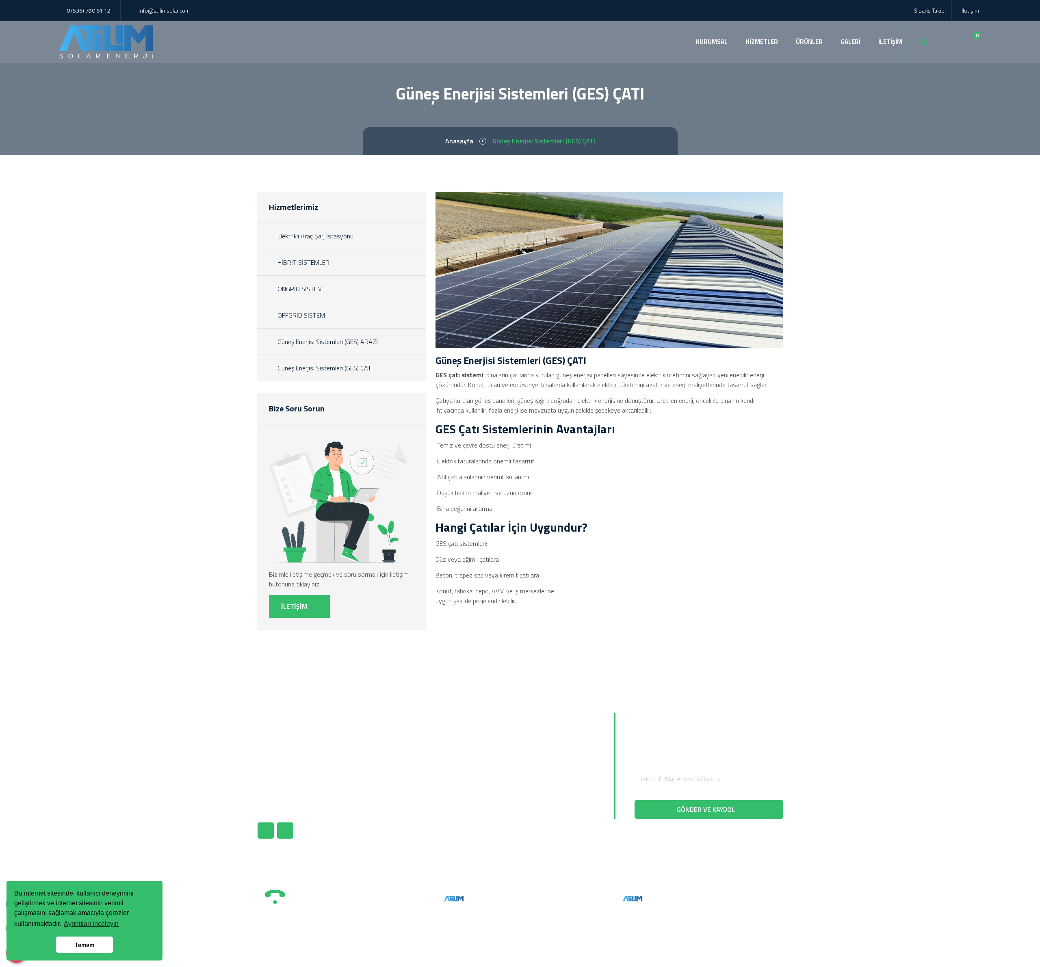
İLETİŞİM (890, 41)
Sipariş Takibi (929, 10)
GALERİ (850, 41)
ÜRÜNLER (809, 41)
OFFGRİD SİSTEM (300, 315)
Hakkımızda (458, 742)
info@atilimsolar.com (164, 10)
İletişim (969, 10)
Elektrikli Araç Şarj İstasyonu (314, 236)
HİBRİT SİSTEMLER (302, 262)
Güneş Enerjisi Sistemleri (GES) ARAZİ (327, 341)
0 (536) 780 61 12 (88, 10)
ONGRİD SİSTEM (299, 289)
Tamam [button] (84, 944)
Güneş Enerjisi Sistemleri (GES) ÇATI (324, 368)
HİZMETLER (761, 41)
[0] (971, 42)
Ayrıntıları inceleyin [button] (91, 923)
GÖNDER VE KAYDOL (707, 809)
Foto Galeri (458, 784)
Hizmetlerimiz (461, 770)
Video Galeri (459, 798)
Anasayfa (459, 141)
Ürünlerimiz (458, 756)
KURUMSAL (712, 41)
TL (923, 42)
